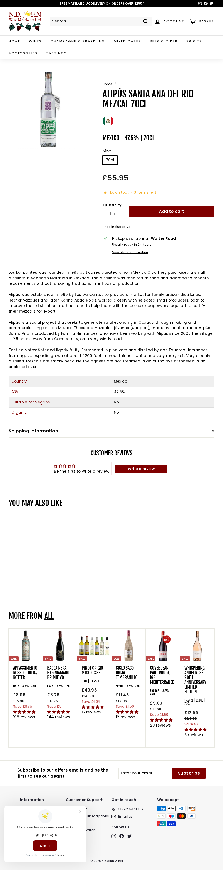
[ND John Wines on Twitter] (129, 836)
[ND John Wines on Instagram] (114, 836)
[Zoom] (48, 109)
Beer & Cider (164, 41)
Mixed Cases (127, 41)
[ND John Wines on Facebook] (121, 836)
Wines (35, 41)
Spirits (194, 41)
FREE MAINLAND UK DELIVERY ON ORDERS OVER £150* (102, 3)
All (49, 616)
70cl (110, 160)
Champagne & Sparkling (78, 41)
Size (107, 150)
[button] (24, 712)
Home (14, 41)
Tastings (56, 53)
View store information (130, 252)
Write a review (141, 468)
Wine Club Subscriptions (87, 816)
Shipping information (33, 431)
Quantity (112, 205)
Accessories (23, 53)
